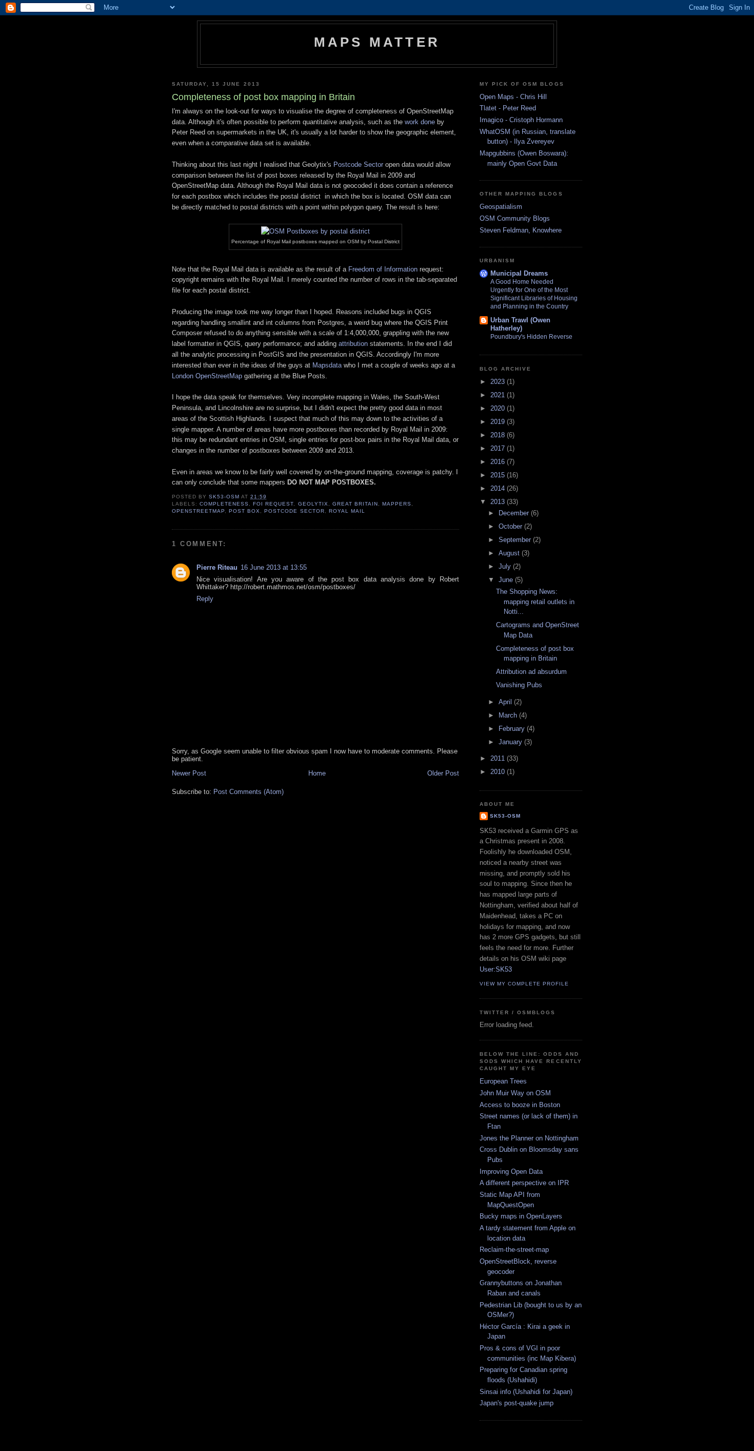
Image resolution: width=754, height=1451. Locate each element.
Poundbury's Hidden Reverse (531, 336)
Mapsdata (327, 365)
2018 (498, 435)
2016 (498, 462)
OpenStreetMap (198, 511)
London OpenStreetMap (207, 376)
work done (420, 122)
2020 (498, 408)
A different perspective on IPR (524, 1183)
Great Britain (355, 504)
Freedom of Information (383, 269)
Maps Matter (377, 42)
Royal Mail (347, 511)
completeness (224, 504)
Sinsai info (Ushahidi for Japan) (526, 1392)
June (507, 580)
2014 (498, 488)
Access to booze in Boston (520, 1105)
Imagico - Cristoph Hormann (521, 120)
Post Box (244, 511)
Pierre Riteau (216, 567)
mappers (396, 504)
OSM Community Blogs (515, 218)
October (511, 526)
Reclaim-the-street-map (514, 1249)
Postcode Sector (358, 164)
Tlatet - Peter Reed (508, 108)
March (509, 715)
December (515, 513)
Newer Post (189, 773)
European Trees (503, 1081)
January (511, 742)
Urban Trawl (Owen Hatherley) (520, 324)
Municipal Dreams (519, 273)
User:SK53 (496, 969)
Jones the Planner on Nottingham (529, 1138)
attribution (353, 343)
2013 (498, 502)
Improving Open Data (511, 1171)
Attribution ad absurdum (531, 671)
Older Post (443, 773)
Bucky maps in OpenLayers (521, 1216)
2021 (498, 395)
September (516, 540)
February (513, 728)
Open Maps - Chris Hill (513, 97)
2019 (498, 421)
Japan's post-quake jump (516, 1403)
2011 (498, 758)
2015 (498, 475)
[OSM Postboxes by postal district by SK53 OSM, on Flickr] (315, 231)
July (506, 566)
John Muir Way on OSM (515, 1093)
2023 (498, 381)
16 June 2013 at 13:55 (274, 567)
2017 (498, 448)
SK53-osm (505, 816)
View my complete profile (524, 983)
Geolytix (313, 504)
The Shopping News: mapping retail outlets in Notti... (535, 601)
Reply (204, 599)
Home (317, 773)
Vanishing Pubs (519, 685)
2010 (498, 772)
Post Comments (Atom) (248, 792)
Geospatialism (501, 206)
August (510, 553)
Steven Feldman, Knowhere (521, 230)
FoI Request (273, 504)
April (506, 702)
